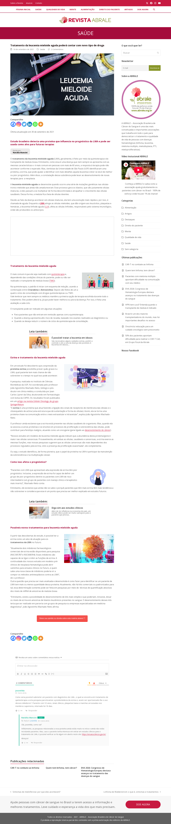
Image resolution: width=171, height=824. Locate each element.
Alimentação (130, 207)
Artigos (128, 213)
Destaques (130, 219)
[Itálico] (21, 673)
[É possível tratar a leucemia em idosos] (39, 342)
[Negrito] (18, 673)
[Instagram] (18, 124)
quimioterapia (57, 274)
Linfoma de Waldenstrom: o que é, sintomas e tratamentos (131, 791)
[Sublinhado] (25, 673)
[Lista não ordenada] (35, 673)
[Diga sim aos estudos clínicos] (39, 512)
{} (49, 674)
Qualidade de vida (133, 237)
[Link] (46, 673)
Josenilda (33, 721)
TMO (52, 280)
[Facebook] (13, 124)
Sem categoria (131, 249)
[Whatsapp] (35, 124)
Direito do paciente (134, 225)
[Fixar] (28, 673)
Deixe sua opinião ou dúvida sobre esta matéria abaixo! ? (62, 618)
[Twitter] (24, 124)
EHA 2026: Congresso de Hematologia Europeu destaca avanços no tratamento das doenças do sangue (96, 771)
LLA (47, 206)
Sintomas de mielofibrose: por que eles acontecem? (35, 791)
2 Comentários (57, 49)
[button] (154, 9)
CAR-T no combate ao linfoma (24, 767)
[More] (40, 124)
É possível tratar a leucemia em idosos (72, 337)
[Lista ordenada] (32, 673)
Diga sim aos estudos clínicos (67, 507)
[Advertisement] (62, 236)
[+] (52, 674)
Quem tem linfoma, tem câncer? (61, 767)
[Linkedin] (29, 124)
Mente (128, 231)
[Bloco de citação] (39, 673)
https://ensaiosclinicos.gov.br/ (94, 734)
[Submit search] (158, 53)
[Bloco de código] (42, 673)
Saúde (42, 49)
